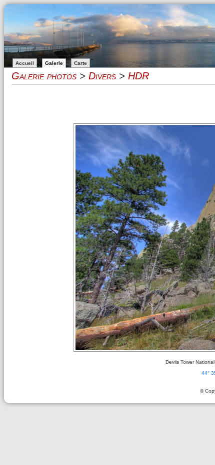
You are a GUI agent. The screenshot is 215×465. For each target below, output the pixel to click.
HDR (138, 75)
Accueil (25, 63)
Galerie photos (44, 75)
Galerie (54, 63)
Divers (102, 75)
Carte (80, 63)
